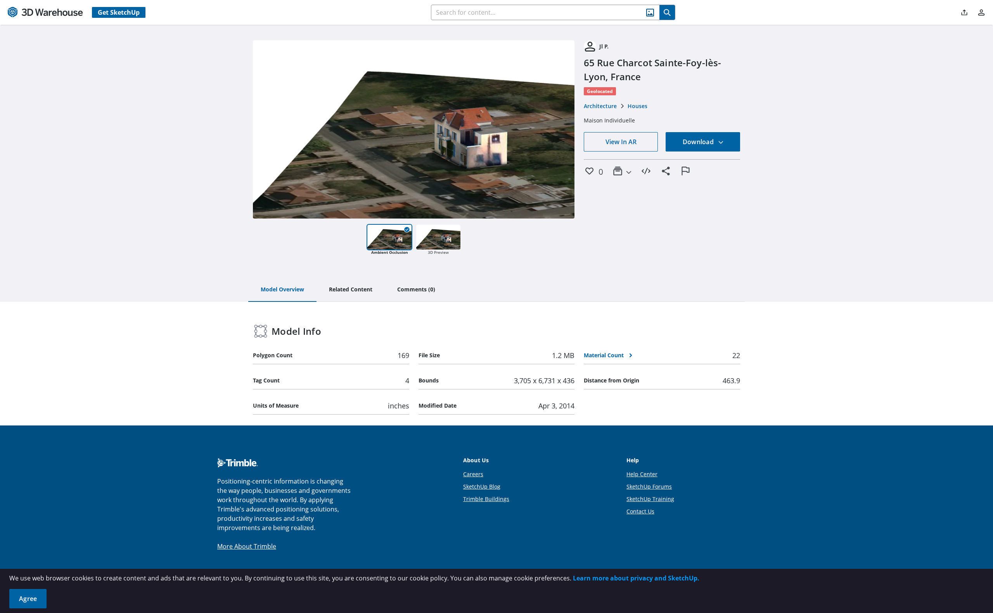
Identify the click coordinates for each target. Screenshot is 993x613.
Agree (28, 598)
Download (699, 142)
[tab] (282, 290)
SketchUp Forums (649, 486)
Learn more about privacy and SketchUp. (636, 578)
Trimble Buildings (486, 499)
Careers (473, 474)
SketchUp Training (650, 499)
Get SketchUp (119, 12)
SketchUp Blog (481, 486)
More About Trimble (246, 546)
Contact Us (640, 511)
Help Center (641, 474)
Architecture (600, 106)
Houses (637, 106)
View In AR (621, 142)
